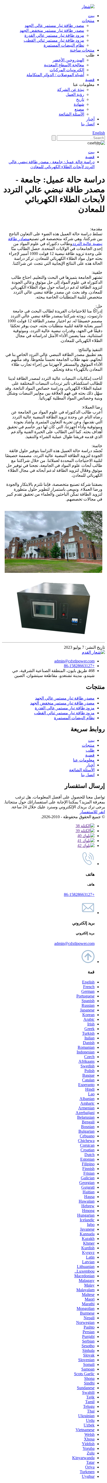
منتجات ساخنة (82, 50)
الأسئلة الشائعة (71, 114)
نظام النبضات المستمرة (64, 45)
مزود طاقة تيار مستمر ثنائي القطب (54, 40)
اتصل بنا (88, 124)
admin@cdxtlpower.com (74, 661)
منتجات (88, 20)
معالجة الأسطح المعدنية (64, 65)
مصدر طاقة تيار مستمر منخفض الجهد (52, 30)
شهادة (79, 104)
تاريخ (80, 99)
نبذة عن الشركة (70, 89)
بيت (91, 15)
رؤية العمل (75, 94)
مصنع (79, 109)
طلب (90, 750)
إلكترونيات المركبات (67, 70)
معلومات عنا (84, 760)
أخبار (90, 119)
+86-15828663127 (79, 666)
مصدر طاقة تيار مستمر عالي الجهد (54, 25)
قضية (90, 79)
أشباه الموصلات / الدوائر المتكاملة (55, 75)
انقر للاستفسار (92, 812)
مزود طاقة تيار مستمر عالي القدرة (54, 35)
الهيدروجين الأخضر (68, 60)
